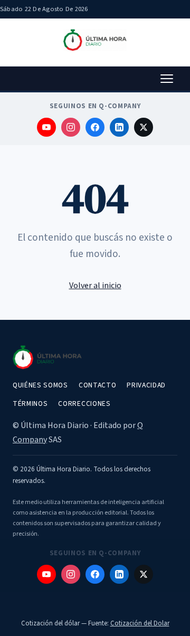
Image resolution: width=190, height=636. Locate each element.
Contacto (97, 385)
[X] (143, 127)
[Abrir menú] (166, 78)
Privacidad (146, 385)
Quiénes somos (40, 385)
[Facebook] (95, 127)
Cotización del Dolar (139, 623)
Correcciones (84, 403)
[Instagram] (70, 127)
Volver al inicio (95, 285)
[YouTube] (46, 127)
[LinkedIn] (119, 127)
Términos (30, 403)
